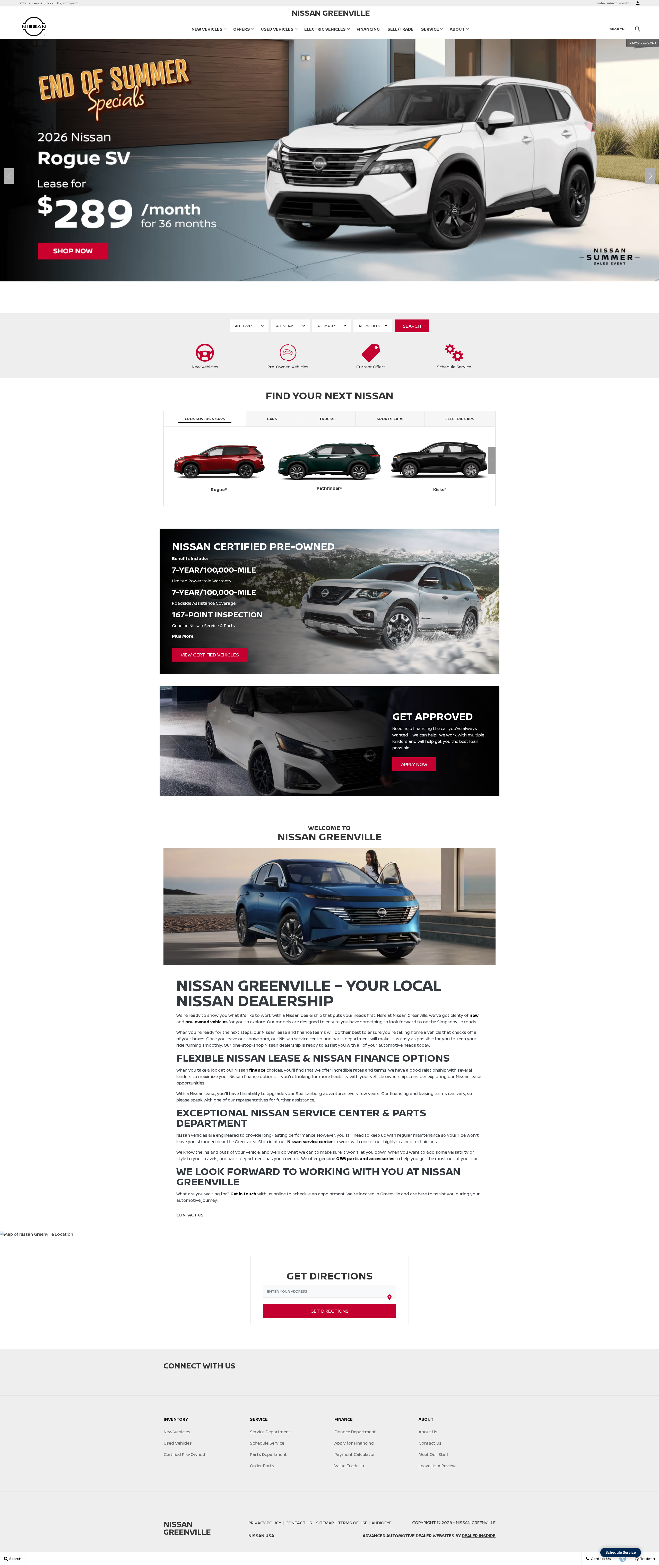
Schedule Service (267, 1443)
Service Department (270, 1432)
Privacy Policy (264, 1523)
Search (412, 326)
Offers (241, 29)
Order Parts (262, 1466)
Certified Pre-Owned (184, 1454)
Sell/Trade (400, 29)
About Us (428, 1432)
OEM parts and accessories (365, 1158)
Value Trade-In (349, 1466)
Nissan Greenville (476, 1522)
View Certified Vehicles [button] (210, 655)
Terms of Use (352, 1523)
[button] (311, 305)
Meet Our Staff (433, 1454)
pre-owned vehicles (206, 1022)
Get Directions (329, 1311)
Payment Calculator (354, 1454)
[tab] (205, 418)
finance (257, 1070)
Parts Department (268, 1454)
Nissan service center (310, 1141)
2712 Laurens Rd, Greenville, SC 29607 (48, 3)
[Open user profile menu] (637, 3)
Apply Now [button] (414, 764)
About (457, 29)
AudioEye (381, 1523)
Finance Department (355, 1432)
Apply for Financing (354, 1443)
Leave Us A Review (437, 1466)
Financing (368, 29)
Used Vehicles (277, 29)
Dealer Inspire (479, 1536)
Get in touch (243, 1194)
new (474, 1015)
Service (430, 29)
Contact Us (430, 1443)
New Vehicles (207, 29)
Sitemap (325, 1523)
